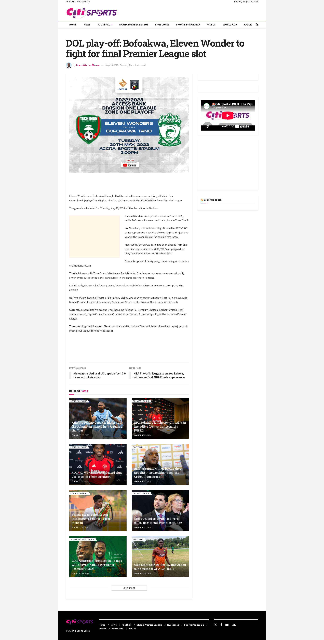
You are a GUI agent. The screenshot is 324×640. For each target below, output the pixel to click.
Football (104, 24)
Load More (129, 588)
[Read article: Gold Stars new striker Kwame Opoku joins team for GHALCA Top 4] (160, 556)
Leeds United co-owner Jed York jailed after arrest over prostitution (158, 521)
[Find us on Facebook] (221, 625)
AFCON (248, 24)
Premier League (79, 401)
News (87, 24)
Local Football (79, 493)
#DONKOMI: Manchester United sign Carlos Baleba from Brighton (97, 475)
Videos (211, 24)
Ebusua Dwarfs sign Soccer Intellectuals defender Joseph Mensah (92, 519)
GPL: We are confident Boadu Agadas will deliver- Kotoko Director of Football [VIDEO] (97, 565)
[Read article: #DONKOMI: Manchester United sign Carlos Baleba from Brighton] (98, 464)
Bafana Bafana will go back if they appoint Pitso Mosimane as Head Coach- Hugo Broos (157, 473)
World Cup (230, 24)
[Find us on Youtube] (226, 625)
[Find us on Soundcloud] (234, 625)
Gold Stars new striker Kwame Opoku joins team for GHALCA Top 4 (160, 567)
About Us (70, 1)
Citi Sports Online (81, 630)
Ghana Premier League (133, 24)
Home (72, 24)
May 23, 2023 (111, 65)
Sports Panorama (188, 24)
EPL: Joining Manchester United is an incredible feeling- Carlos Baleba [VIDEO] (160, 427)
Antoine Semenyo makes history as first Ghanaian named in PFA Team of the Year (98, 427)
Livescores (162, 24)
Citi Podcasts (213, 200)
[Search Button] (257, 24)
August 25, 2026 (81, 435)
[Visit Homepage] (92, 12)
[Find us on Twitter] (215, 625)
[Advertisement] (130, 185)
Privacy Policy (83, 1)
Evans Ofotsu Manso (88, 65)
